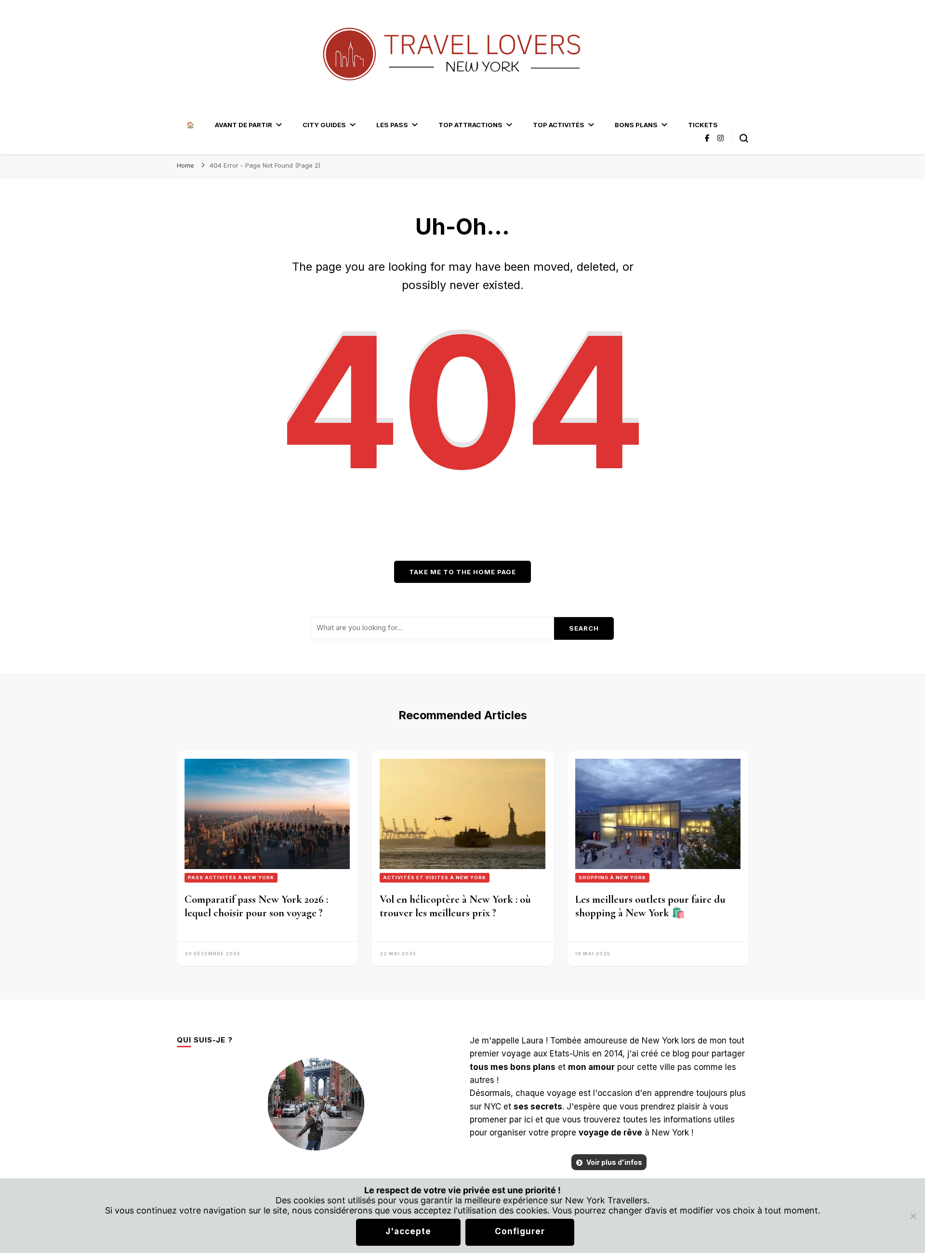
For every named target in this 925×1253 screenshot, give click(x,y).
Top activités (558, 125)
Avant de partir (243, 125)
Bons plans (636, 125)
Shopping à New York (612, 877)
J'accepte (408, 1231)
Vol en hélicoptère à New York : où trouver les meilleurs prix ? (455, 906)
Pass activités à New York (231, 877)
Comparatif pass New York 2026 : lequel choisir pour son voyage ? (256, 906)
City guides (324, 125)
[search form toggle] (744, 138)
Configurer (520, 1231)
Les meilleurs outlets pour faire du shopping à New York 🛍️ (650, 906)
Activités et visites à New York (434, 877)
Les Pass (392, 125)
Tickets (703, 125)
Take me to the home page (462, 572)
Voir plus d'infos (614, 1162)
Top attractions (470, 125)
